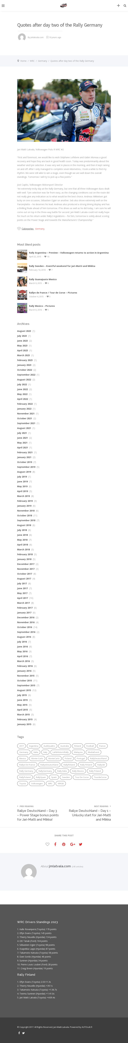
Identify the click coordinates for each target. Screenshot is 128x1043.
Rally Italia (62, 771)
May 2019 (22, 486)
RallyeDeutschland (49, 764)
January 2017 (24, 612)
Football (90, 746)
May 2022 (22, 394)
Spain (54, 777)
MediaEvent (93, 752)
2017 (21, 746)
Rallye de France (27, 764)
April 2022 (22, 398)
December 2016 (25, 617)
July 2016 (22, 641)
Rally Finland (86, 764)
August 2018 (24, 525)
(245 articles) (77, 866)
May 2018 (22, 539)
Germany (42, 60)
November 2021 (25, 413)
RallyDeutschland (98, 758)
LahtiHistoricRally (61, 752)
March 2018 (23, 549)
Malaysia (78, 752)
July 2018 (22, 530)
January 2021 (24, 457)
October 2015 (24, 680)
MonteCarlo (53, 758)
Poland (68, 758)
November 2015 (25, 675)
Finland (77, 746)
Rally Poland (95, 771)
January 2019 (24, 505)
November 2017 (25, 568)
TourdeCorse (100, 777)
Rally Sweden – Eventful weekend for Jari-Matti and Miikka (62, 266)
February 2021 (25, 452)
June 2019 (22, 481)
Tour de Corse (82, 777)
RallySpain (41, 777)
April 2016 (22, 656)
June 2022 (22, 389)
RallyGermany (45, 771)
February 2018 (25, 554)
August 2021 (24, 428)
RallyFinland (69, 764)
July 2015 (22, 695)
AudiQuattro (49, 746)
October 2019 (24, 462)
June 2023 (22, 340)
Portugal (81, 758)
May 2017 (22, 593)
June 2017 (22, 588)
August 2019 (24, 471)
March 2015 (23, 714)
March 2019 (23, 496)
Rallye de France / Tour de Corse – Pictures (53, 292)
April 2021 (22, 447)
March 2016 (23, 661)
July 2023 (22, 335)
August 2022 (24, 379)
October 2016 (24, 627)
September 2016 (26, 631)
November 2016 (25, 622)
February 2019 (25, 500)
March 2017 (23, 602)
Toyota (22, 783)
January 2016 (24, 670)
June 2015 (22, 699)
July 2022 (22, 384)
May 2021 (22, 442)
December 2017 (25, 564)
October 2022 (24, 369)
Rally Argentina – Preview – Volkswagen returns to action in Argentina (69, 252)
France (102, 746)
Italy (45, 752)
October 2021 (24, 418)
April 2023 (22, 350)
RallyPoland (25, 777)
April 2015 (22, 709)
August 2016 (24, 636)
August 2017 (24, 578)
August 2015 (24, 690)
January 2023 (24, 364)
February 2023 (25, 360)
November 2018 (25, 510)
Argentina (33, 746)
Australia (64, 746)
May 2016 (22, 651)
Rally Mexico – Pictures (42, 305)
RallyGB (101, 764)
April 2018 (22, 544)
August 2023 (24, 331)
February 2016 (25, 665)
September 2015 (26, 685)
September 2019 (26, 466)
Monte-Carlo (37, 758)
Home (23, 60)
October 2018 (24, 515)
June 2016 (22, 646)
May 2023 (22, 345)
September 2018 (26, 520)
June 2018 (22, 534)
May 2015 (22, 704)
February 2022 (25, 403)
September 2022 (26, 374)
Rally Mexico (78, 771)
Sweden (66, 777)
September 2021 (26, 423)
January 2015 (24, 724)
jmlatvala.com (37, 37)
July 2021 (22, 432)
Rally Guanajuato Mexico (43, 279)
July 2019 (22, 476)
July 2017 (22, 583)
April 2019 (22, 491)
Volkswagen (37, 783)
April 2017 (22, 598)
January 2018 (24, 559)
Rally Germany (26, 771)
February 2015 (25, 719)
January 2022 (24, 408)
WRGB (61, 783)
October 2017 (24, 573)
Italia (36, 752)
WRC (32, 60)
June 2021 (22, 437)
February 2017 (25, 607)
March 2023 (23, 355)
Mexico (22, 758)
